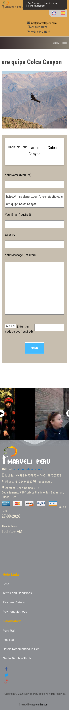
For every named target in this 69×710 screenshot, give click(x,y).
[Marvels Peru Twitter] (6, 676)
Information (12, 621)
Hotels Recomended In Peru (22, 649)
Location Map (50, 3)
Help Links (11, 574)
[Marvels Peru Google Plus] (6, 682)
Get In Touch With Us (17, 658)
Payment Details (14, 602)
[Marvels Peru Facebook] (6, 670)
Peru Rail (9, 630)
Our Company (34, 3)
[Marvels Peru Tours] (12, 7)
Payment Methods (37, 5)
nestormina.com (39, 704)
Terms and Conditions (17, 593)
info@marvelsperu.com (44, 23)
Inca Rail (8, 639)
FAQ (6, 584)
